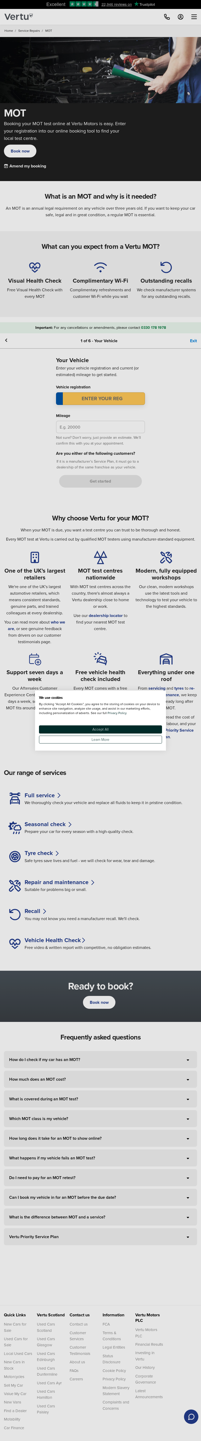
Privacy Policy (117, 713)
